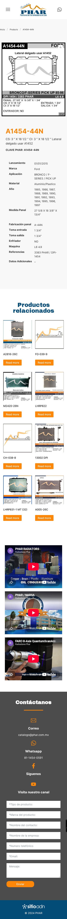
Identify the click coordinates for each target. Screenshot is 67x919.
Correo (33, 728)
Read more (12, 362)
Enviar (20, 884)
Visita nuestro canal (33, 792)
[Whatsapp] (59, 9)
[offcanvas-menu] (8, 9)
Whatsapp (33, 751)
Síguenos (33, 774)
